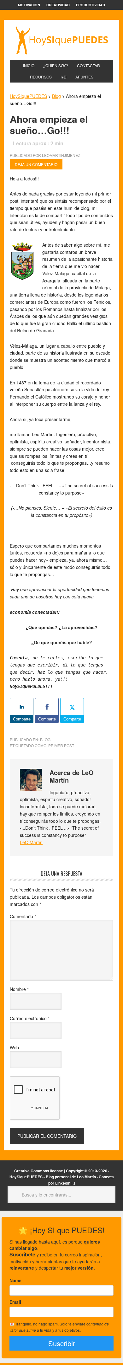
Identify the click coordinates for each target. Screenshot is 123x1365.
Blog (45, 739)
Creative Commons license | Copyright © (50, 1171)
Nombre (19, 989)
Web (14, 1047)
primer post (61, 745)
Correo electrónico (30, 1018)
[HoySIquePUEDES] (61, 40)
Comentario (23, 916)
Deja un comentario (36, 164)
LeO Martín (31, 842)
